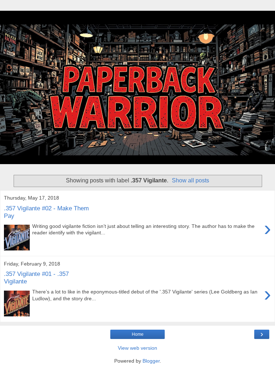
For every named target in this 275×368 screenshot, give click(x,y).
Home (138, 334)
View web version (137, 348)
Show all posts (190, 180)
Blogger (151, 361)
